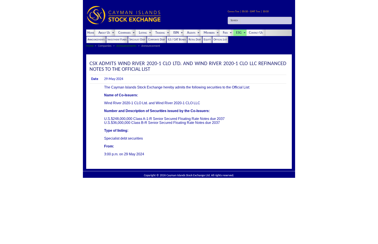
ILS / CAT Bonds (177, 39)
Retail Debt (195, 39)
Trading (160, 33)
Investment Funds (117, 39)
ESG (238, 33)
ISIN (176, 33)
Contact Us (256, 33)
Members (209, 33)
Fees (225, 33)
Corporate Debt (156, 39)
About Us (104, 33)
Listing (143, 33)
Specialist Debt (137, 39)
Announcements (96, 39)
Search (234, 20)
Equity (207, 39)
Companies (124, 33)
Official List (220, 39)
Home (90, 33)
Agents (191, 33)
